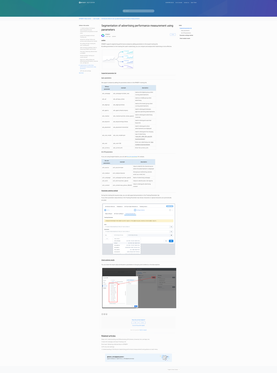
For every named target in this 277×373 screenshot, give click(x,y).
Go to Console (179, 2)
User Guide (96, 18)
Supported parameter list (186, 28)
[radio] (135, 323)
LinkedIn (106, 314)
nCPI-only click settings (85, 71)
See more (81, 73)
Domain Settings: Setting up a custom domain (87, 56)
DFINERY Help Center (85, 18)
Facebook (102, 314)
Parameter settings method (186, 35)
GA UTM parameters (186, 33)
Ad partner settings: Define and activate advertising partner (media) (88, 40)
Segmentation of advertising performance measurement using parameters (88, 67)
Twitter (104, 314)
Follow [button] (173, 34)
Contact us (186, 2)
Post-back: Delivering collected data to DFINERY (88, 52)
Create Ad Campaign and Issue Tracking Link (87, 36)
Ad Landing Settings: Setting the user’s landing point (87, 44)
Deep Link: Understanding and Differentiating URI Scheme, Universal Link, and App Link (89, 61)
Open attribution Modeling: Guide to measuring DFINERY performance (88, 48)
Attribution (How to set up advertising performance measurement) (120, 18)
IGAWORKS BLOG (170, 2)
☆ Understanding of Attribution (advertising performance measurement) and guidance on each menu (89, 31)
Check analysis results (185, 38)
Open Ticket (194, 2)
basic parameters (185, 30)
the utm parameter (132, 156)
